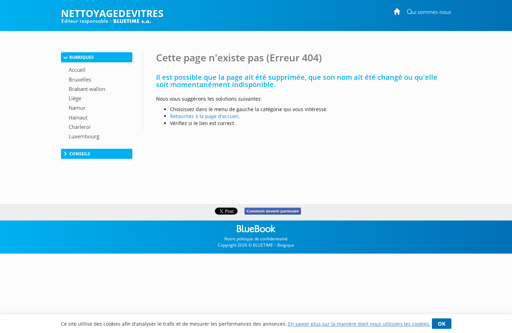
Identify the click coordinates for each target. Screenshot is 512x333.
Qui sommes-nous (429, 12)
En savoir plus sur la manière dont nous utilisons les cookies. (359, 323)
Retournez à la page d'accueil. (205, 116)
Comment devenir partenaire (273, 211)
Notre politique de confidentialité (256, 239)
